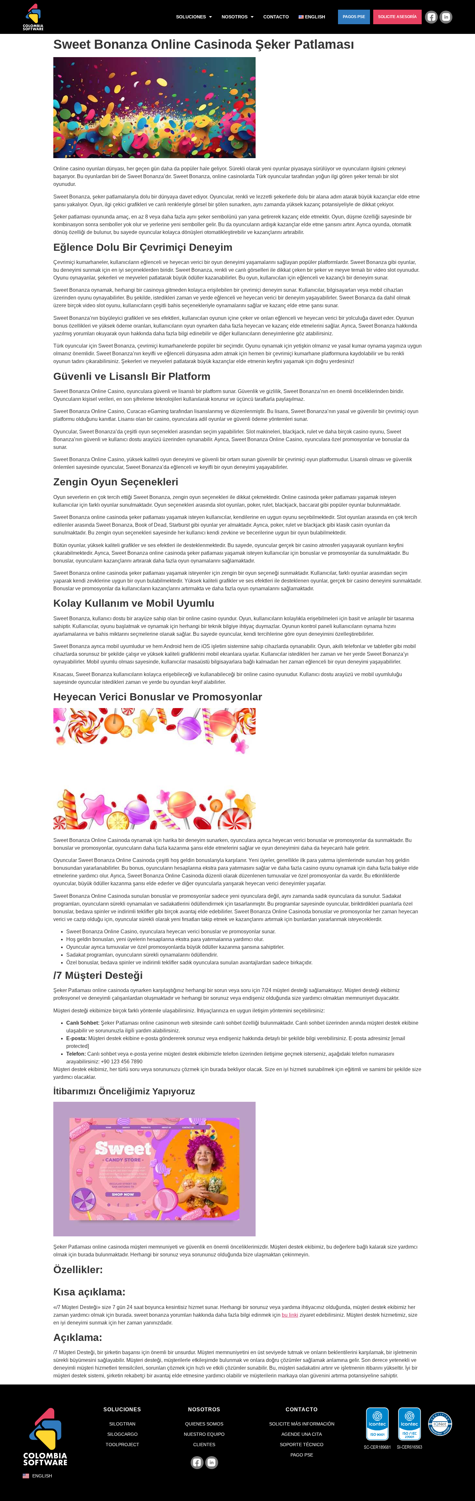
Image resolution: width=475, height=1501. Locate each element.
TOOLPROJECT (122, 1444)
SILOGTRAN (122, 1423)
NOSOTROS (235, 16)
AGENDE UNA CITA (301, 1434)
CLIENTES (204, 1444)
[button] (354, 17)
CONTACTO (276, 16)
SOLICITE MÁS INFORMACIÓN (301, 1423)
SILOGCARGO (122, 1434)
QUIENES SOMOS (204, 1423)
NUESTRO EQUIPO (204, 1434)
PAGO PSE (301, 1454)
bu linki (290, 1315)
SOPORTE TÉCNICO (301, 1444)
